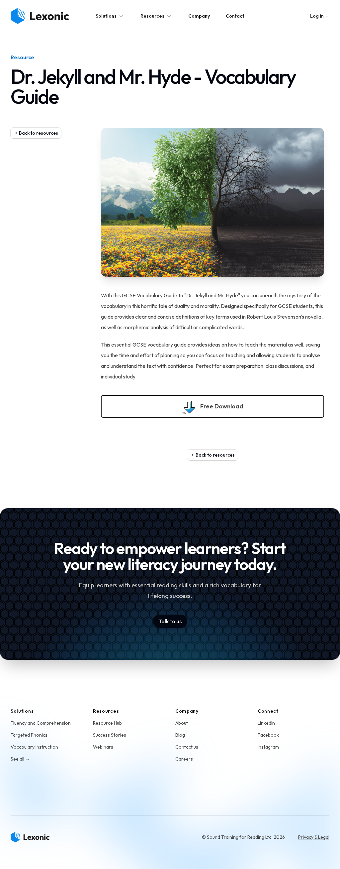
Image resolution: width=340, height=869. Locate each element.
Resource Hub (107, 723)
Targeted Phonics (29, 735)
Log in (319, 16)
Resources (152, 16)
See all (20, 759)
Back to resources (38, 133)
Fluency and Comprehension (41, 723)
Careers (184, 759)
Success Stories (109, 735)
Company (199, 16)
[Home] (30, 837)
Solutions (106, 16)
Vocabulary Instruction (34, 747)
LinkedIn (266, 723)
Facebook (268, 735)
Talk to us (170, 621)
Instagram (268, 747)
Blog (180, 735)
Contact (235, 16)
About (181, 723)
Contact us (186, 747)
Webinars (103, 747)
